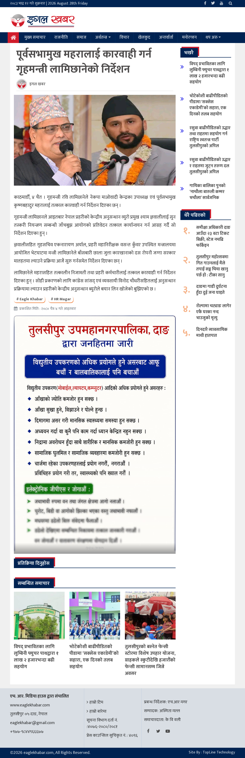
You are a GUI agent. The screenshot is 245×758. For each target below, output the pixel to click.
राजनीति (61, 37)
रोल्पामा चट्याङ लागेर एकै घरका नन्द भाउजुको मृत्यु (213, 312)
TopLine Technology (219, 752)
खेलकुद (144, 37)
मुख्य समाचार (34, 37)
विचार (124, 37)
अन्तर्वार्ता (166, 37)
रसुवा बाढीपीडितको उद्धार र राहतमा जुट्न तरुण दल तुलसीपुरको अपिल (209, 165)
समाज (81, 37)
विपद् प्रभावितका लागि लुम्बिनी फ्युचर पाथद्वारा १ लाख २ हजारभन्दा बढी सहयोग (36, 657)
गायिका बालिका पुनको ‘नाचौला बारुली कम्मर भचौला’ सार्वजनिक (207, 191)
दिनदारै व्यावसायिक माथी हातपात (212, 332)
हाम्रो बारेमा (97, 711)
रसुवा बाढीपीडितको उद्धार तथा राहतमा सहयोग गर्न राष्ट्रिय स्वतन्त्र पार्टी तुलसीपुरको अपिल (209, 137)
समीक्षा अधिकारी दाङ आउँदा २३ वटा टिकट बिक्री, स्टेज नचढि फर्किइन (213, 236)
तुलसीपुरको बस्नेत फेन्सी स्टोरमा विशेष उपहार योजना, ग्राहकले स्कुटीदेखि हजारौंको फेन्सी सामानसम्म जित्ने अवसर (150, 660)
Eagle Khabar (31, 299)
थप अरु (211, 37)
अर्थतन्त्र (101, 37)
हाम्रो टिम (96, 702)
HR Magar (62, 299)
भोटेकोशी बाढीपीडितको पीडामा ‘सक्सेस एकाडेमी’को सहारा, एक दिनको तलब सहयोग (94, 657)
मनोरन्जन (189, 37)
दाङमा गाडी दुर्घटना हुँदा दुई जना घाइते (211, 289)
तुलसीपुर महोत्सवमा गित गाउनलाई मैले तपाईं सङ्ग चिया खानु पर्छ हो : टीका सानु (212, 266)
